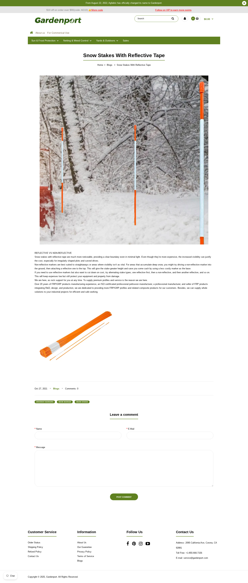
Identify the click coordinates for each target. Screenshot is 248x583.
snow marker (65, 402)
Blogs (109, 65)
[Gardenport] (58, 24)
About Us (81, 542)
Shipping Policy (35, 547)
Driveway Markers (44, 402)
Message (40, 447)
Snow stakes (41, 257)
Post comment (124, 497)
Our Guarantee (84, 547)
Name (39, 429)
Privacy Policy (84, 551)
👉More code (96, 10)
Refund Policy (35, 551)
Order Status (34, 542)
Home (100, 65)
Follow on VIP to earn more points (173, 10)
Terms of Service (85, 556)
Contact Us (33, 556)
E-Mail (131, 429)
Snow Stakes (82, 402)
